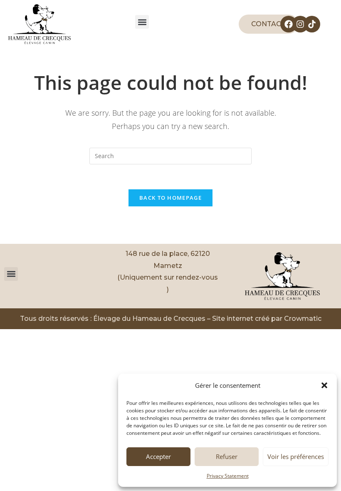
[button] (324, 385)
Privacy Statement (228, 475)
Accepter (158, 456)
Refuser (226, 456)
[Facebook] (288, 24)
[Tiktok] (312, 24)
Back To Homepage (170, 197)
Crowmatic (302, 318)
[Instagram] (300, 24)
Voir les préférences (295, 456)
